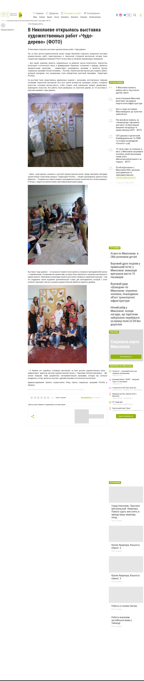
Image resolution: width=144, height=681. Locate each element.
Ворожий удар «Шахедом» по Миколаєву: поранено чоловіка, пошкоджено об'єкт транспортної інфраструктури (124, 292)
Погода (56, 17)
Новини (40, 13)
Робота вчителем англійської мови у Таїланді (121, 620)
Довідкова (83, 17)
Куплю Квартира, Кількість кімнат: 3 (125, 577)
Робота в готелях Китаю (124, 605)
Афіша (35, 17)
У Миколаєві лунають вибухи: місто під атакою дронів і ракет (127, 90)
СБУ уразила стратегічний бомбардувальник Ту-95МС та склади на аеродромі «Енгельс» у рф (128, 139)
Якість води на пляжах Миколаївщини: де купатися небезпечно (129, 111)
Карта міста (74, 17)
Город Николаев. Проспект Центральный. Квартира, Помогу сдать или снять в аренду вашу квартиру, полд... (125, 511)
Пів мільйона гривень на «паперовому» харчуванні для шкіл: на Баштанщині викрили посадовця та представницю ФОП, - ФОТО (129, 125)
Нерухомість (65, 17)
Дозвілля (42, 17)
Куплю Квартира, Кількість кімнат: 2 (125, 546)
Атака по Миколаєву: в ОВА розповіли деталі (124, 255)
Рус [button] (129, 15)
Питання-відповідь (95, 17)
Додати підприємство (126, 416)
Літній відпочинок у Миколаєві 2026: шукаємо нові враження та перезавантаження (128, 171)
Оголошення (93, 13)
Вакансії (49, 17)
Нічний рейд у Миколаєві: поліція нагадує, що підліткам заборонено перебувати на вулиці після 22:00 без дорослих (126, 316)
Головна (3, 20)
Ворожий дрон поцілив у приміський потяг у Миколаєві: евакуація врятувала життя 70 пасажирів (125, 270)
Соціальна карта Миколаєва (125, 344)
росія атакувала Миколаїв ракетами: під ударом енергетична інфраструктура (129, 101)
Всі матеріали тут (126, 357)
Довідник (53, 13)
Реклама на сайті (72, 13)
